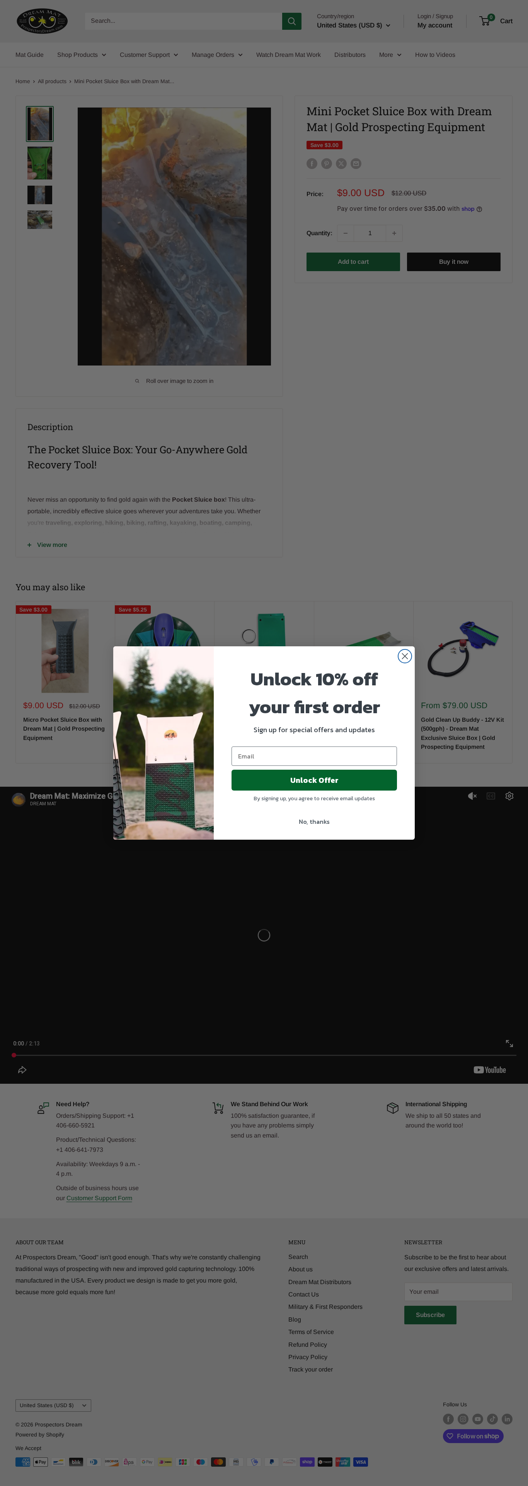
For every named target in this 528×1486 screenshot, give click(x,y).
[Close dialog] (405, 656)
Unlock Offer (314, 780)
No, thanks (314, 821)
